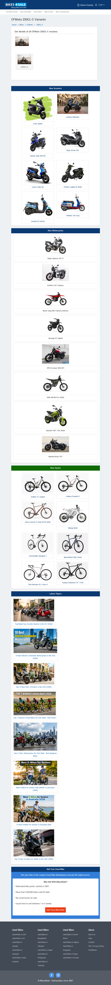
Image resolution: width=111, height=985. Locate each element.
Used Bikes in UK (18, 938)
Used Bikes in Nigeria (71, 942)
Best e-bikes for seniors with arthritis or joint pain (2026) (35, 789)
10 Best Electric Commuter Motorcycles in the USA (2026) (35, 657)
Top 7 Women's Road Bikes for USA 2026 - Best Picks (35, 718)
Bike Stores (49, 12)
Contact (91, 942)
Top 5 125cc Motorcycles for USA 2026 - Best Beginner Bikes (35, 754)
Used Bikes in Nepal (45, 950)
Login (100, 4)
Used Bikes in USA (19, 934)
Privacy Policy (98, 946)
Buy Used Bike (25, 12)
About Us (91, 934)
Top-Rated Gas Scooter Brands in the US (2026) (34, 624)
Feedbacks (92, 950)
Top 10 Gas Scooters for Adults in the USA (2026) (33, 859)
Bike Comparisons (62, 12)
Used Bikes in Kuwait (71, 958)
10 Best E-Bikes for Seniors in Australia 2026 (33, 825)
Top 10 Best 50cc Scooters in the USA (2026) (34, 687)
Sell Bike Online (12, 12)
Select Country (86, 5)
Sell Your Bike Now (55, 909)
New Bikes (38, 12)
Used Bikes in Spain (70, 954)
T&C (90, 946)
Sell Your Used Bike (55, 869)
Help (90, 938)
